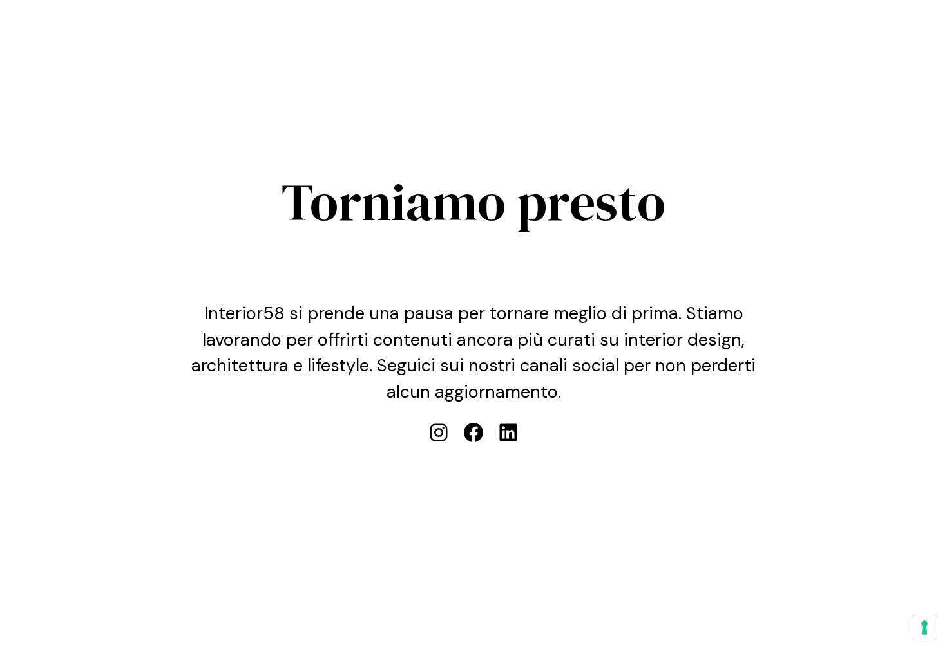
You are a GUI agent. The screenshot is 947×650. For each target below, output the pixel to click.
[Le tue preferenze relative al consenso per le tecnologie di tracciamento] (924, 627)
